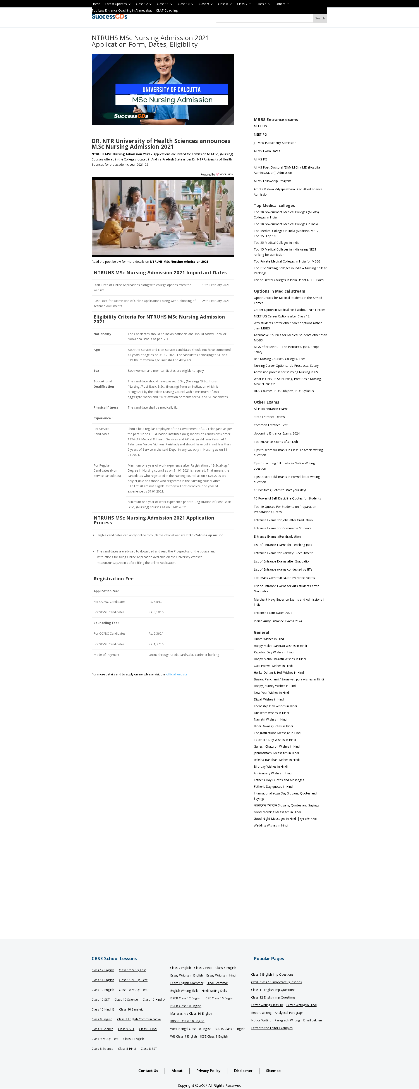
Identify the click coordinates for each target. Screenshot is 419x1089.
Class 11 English (103, 980)
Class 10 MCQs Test (133, 990)
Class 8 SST (149, 1049)
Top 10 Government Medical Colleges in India (286, 224)
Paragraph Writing (287, 1020)
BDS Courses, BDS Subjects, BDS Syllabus (284, 391)
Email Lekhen (312, 1020)
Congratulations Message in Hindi (277, 733)
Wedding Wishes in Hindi (271, 825)
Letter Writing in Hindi (301, 1005)
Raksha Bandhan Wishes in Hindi (277, 760)
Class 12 (142, 4)
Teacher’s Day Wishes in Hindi (275, 740)
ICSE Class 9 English (214, 1036)
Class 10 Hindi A (154, 1000)
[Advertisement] (290, 75)
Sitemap (273, 1071)
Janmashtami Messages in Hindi (276, 753)
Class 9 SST (126, 1029)
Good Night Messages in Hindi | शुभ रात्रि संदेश (285, 818)
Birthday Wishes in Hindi (271, 766)
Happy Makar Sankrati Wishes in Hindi (280, 646)
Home (96, 4)
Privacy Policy (208, 1071)
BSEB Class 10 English (185, 1006)
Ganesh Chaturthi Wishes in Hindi (277, 746)
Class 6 (261, 4)
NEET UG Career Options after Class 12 (281, 316)
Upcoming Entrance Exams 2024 (277, 433)
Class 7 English (180, 968)
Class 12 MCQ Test (132, 970)
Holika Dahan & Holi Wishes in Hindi (279, 672)
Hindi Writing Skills (214, 991)
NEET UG (260, 126)
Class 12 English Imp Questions (273, 997)
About (177, 1071)
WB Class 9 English (183, 1036)
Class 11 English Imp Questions (273, 990)
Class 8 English (133, 1039)
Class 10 (184, 4)
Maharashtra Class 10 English (191, 1014)
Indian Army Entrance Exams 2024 (278, 621)
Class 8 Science (102, 1049)
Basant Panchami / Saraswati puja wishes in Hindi (289, 679)
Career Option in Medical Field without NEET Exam (289, 310)
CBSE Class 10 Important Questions (276, 982)
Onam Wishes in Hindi (269, 639)
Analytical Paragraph (289, 1013)
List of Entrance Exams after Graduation (282, 561)
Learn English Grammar (186, 983)
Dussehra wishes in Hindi (271, 713)
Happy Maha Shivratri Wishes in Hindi (280, 659)
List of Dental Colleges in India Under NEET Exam (289, 280)
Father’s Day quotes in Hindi (273, 786)
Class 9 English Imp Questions (272, 975)
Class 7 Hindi (203, 968)
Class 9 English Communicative (139, 1019)
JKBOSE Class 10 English (187, 1021)
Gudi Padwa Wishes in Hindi (273, 666)
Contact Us (148, 1071)
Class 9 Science (102, 1029)
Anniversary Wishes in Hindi (273, 773)
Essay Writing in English (186, 975)
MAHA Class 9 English (230, 1029)
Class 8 (223, 4)
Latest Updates (116, 4)
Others (280, 4)
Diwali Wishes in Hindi (269, 699)
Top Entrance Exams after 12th (276, 442)
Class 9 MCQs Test (105, 1039)
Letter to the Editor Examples (272, 1028)
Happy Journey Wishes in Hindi (275, 686)
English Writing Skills (184, 991)
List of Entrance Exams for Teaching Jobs (283, 545)
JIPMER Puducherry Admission (275, 143)
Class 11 (163, 4)
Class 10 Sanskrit (131, 1009)
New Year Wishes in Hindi (272, 692)
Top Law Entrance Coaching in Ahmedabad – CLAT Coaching (135, 10)
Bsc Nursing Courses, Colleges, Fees (280, 359)
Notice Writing (261, 1020)
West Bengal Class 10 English (190, 1029)
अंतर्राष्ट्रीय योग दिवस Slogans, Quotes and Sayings (286, 805)
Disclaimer (243, 1071)
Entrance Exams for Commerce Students (282, 528)
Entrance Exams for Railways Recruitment (283, 553)
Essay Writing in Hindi (221, 975)
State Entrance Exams (269, 417)
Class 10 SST (101, 1000)
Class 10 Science (126, 1000)
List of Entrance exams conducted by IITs (283, 569)
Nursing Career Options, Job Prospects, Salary (286, 365)
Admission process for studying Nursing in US (286, 372)
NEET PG (260, 134)
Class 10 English (103, 990)
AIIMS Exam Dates (267, 151)
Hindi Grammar (217, 983)
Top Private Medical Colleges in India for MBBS (287, 261)
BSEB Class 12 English (185, 998)
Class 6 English (225, 968)
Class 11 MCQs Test (133, 980)
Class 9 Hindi (148, 1029)
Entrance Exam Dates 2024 (273, 613)
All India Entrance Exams (271, 409)
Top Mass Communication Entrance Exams (284, 578)
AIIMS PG (260, 159)
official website (176, 674)
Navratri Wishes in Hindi (270, 719)
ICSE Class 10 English (219, 998)
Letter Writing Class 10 (267, 1005)
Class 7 (242, 4)
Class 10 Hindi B (103, 1009)
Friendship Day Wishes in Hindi (275, 706)
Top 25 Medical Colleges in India (276, 242)
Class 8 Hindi (127, 1049)
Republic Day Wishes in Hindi (274, 652)
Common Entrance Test (271, 425)
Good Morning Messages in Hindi (277, 812)
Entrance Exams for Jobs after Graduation (283, 520)
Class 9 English (102, 1019)
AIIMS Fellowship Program (272, 181)
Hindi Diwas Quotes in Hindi (274, 726)
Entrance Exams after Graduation (277, 536)
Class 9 (204, 4)
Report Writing (261, 1013)
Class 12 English (103, 970)
